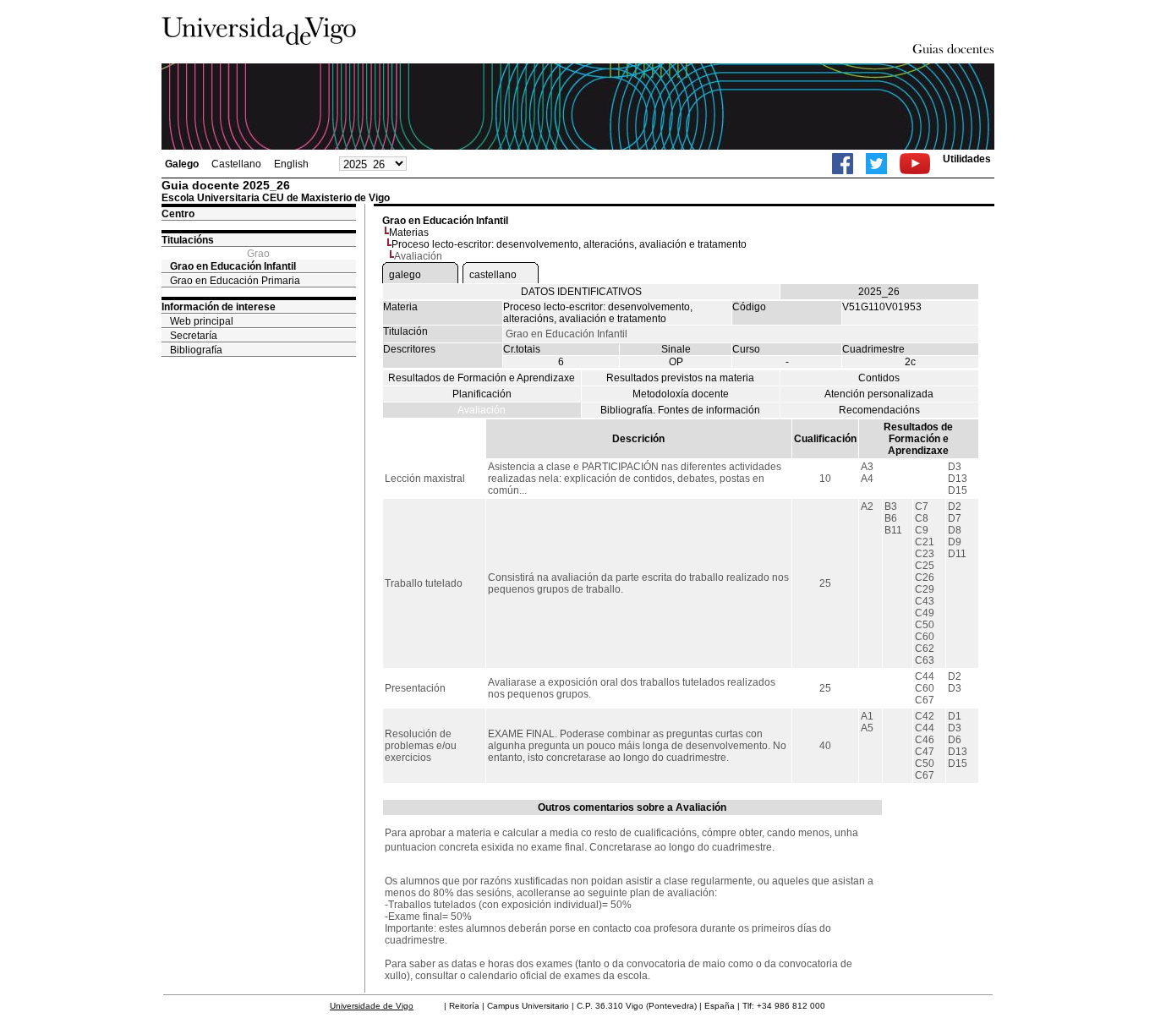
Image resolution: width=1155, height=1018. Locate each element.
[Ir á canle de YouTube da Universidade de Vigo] (915, 163)
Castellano (236, 164)
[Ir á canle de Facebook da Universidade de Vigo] (842, 163)
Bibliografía (196, 350)
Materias (409, 232)
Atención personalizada (878, 394)
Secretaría (193, 336)
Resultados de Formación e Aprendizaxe (481, 378)
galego (405, 275)
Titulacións (187, 240)
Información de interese (218, 307)
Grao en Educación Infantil (233, 266)
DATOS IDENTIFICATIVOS (581, 292)
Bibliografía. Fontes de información (680, 410)
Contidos (879, 378)
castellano (493, 275)
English (291, 164)
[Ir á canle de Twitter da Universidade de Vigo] (876, 163)
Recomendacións (879, 410)
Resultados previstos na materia (680, 378)
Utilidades (967, 159)
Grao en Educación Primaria (235, 281)
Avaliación (481, 410)
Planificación (482, 394)
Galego (182, 164)
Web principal (201, 321)
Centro (177, 214)
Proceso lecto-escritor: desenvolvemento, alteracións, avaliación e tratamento (569, 244)
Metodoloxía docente (680, 394)
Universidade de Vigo (371, 1005)
